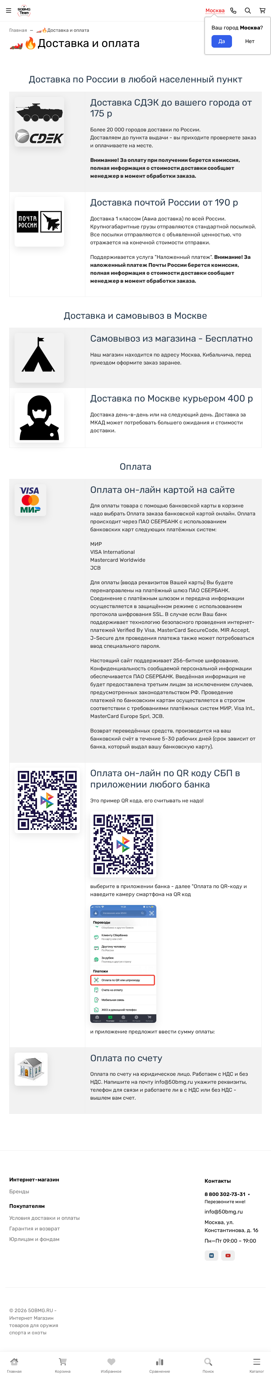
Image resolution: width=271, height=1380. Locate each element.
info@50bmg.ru (224, 1212)
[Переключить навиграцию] (9, 10)
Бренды (19, 1191)
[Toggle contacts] (233, 10)
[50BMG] (24, 10)
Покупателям (27, 1206)
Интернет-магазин (34, 1179)
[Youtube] (228, 1255)
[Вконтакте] (211, 1255)
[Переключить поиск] (248, 10)
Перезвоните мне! (225, 1202)
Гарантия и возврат (34, 1228)
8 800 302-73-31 (225, 1194)
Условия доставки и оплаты (44, 1218)
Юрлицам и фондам (34, 1239)
